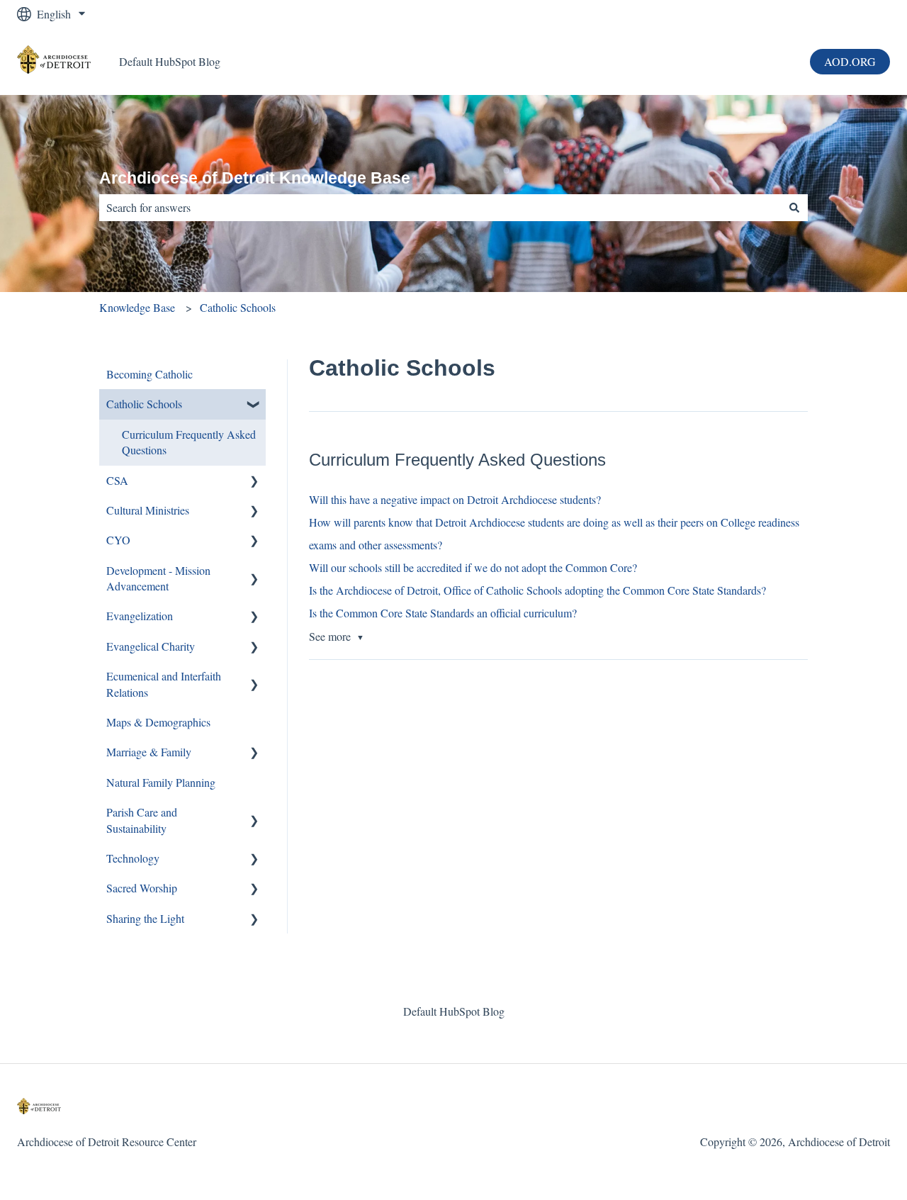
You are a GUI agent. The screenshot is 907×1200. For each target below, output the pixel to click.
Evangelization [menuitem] (139, 615)
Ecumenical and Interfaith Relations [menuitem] (163, 683)
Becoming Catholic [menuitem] (149, 373)
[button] (254, 405)
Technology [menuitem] (132, 858)
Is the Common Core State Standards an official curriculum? (443, 612)
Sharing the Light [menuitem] (145, 918)
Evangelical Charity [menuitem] (150, 646)
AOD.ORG (850, 61)
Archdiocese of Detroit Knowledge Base (254, 178)
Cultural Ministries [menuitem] (147, 510)
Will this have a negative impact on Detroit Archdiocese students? (455, 499)
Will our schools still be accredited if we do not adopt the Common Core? (473, 567)
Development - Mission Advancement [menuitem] (158, 578)
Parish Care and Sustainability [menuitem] (141, 819)
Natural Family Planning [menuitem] (160, 782)
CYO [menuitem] (118, 539)
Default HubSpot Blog (169, 61)
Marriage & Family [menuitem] (148, 751)
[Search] (794, 207)
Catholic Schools (238, 307)
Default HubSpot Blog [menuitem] (454, 1011)
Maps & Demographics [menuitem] (158, 721)
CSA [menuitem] (117, 480)
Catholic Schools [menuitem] (144, 403)
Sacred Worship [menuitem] (141, 887)
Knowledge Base (137, 307)
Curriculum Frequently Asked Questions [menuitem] (189, 442)
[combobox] (440, 207)
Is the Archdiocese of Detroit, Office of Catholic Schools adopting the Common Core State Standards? (537, 590)
